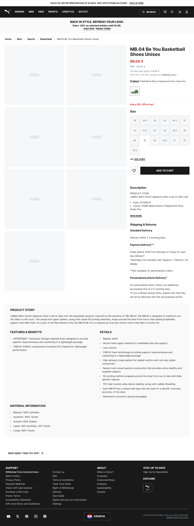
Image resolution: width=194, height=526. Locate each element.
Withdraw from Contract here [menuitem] (22, 472)
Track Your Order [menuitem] (62, 483)
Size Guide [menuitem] (58, 495)
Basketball (46, 39)
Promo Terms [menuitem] (13, 495)
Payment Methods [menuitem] (15, 483)
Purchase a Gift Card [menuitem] (17, 491)
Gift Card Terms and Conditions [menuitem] (23, 503)
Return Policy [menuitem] (13, 476)
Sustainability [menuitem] (104, 487)
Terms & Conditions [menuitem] (63, 479)
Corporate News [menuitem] (106, 479)
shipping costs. (169, 74)
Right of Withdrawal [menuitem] (63, 487)
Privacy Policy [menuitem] (13, 479)
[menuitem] (19, 12)
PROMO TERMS (103, 28)
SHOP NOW (89, 28)
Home (8, 39)
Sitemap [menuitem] (57, 503)
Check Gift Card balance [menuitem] (19, 487)
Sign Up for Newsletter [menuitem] (155, 472)
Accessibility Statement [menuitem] (18, 499)
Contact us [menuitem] (58, 472)
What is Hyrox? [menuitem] (105, 472)
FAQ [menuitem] (55, 476)
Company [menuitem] (102, 476)
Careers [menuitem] (101, 491)
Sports (31, 39)
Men (19, 39)
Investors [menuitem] (102, 483)
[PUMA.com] (7, 12)
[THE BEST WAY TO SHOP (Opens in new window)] (147, 487)
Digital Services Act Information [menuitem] (70, 499)
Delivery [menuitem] (57, 491)
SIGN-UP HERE (136, 3)
